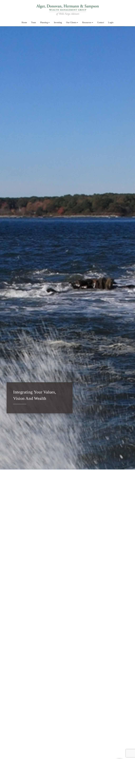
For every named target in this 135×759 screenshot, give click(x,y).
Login (110, 22)
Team (33, 22)
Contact (100, 22)
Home (24, 22)
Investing (58, 22)
